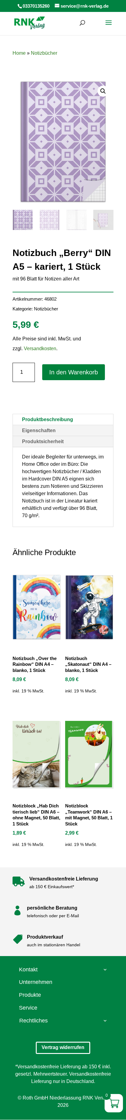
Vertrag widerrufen (63, 1047)
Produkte (30, 995)
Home (19, 53)
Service (28, 1008)
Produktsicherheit (43, 441)
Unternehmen (35, 982)
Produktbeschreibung (47, 419)
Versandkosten (40, 348)
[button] (103, 91)
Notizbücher (44, 53)
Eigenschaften (39, 430)
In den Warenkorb (73, 372)
